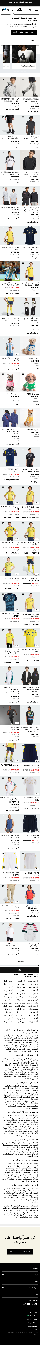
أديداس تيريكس (32, 990)
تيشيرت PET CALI (33, 358)
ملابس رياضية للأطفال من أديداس (32, 1003)
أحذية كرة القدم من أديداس (20, 1000)
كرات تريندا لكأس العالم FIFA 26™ (20, 1015)
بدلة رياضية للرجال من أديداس (32, 984)
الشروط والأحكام (33, 1326)
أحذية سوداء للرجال (7, 1022)
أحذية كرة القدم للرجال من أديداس (20, 987)
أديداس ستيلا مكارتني (7, 1003)
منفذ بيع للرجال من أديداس (20, 990)
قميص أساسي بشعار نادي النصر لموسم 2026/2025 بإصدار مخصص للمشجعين (10, 652)
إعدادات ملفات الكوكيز (31, 1319)
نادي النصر (21, 981)
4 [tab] (15, 70)
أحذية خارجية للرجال (7, 1015)
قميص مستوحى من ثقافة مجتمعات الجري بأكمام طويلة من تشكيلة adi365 (31, 210)
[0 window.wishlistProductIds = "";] (30, 10)
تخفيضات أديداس (20, 997)
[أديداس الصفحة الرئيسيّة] (20, 9)
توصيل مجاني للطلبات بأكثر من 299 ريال (20, 2)
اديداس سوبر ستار (32, 994)
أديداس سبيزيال (32, 1012)
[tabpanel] (20, 524)
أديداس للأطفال (7, 997)
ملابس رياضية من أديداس (32, 997)
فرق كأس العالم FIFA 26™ (20, 1022)
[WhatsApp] (24, 1304)
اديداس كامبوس (32, 1006)
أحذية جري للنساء (7, 1000)
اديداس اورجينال (32, 987)
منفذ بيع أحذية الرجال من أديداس (20, 1003)
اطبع (36, 1329)
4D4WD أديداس (7, 1012)
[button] (31, 79)
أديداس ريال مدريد (20, 994)
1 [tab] (25, 70)
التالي (20, 970)
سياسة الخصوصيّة (33, 1322)
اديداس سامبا (33, 981)
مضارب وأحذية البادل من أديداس (32, 1009)
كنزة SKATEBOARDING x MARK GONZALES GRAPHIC (10, 432)
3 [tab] (18, 70)
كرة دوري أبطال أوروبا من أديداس (20, 1012)
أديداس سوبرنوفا (7, 1019)
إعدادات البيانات (33, 1312)
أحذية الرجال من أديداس (7, 990)
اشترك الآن (26, 1251)
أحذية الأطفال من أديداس (7, 984)
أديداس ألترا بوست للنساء (7, 1006)
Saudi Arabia (34, 1316)
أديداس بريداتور (20, 1019)
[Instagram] (32, 1304)
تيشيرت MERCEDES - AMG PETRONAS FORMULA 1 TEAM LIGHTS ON (30, 729)
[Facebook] (35, 1304)
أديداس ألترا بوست (7, 981)
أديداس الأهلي (20, 1006)
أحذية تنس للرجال (32, 1015)
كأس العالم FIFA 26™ (20, 1009)
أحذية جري (9, 994)
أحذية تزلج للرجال (32, 1022)
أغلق (33, 40)
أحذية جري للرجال (7, 987)
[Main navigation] (36, 9)
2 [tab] (22, 70)
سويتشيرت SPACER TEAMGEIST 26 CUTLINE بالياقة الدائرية (30, 174)
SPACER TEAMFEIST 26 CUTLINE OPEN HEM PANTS (31, 101)
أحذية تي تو (34, 1019)
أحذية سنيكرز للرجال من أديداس (7, 1009)
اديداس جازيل (33, 1000)
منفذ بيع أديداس (20, 984)
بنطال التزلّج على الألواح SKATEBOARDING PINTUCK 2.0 (31, 321)
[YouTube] (28, 1304)
